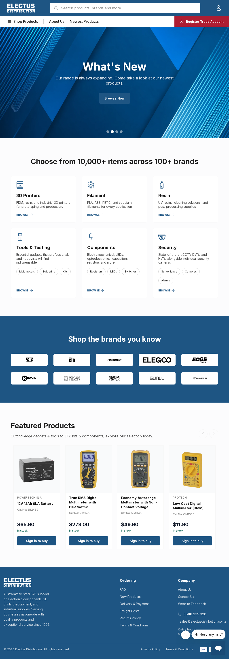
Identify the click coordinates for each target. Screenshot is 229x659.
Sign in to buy (37, 541)
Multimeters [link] (27, 271)
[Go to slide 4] (121, 131)
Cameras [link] (191, 271)
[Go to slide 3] (116, 131)
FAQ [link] (123, 589)
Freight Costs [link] (129, 611)
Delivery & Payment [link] (134, 604)
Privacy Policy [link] (150, 649)
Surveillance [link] (169, 271)
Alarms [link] (165, 280)
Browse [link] (22, 214)
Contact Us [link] (186, 597)
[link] (21, 8)
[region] (114, 82)
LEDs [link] (113, 271)
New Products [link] (130, 597)
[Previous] (203, 433)
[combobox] (125, 8)
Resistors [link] (96, 271)
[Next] (213, 433)
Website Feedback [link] (192, 604)
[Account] (219, 8)
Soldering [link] (48, 271)
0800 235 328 (194, 614)
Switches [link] (131, 271)
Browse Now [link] (115, 98)
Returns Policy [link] (130, 618)
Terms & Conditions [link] (134, 625)
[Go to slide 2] (112, 131)
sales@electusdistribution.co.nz (203, 621)
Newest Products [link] (84, 21)
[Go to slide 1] (107, 131)
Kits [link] (65, 271)
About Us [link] (56, 21)
